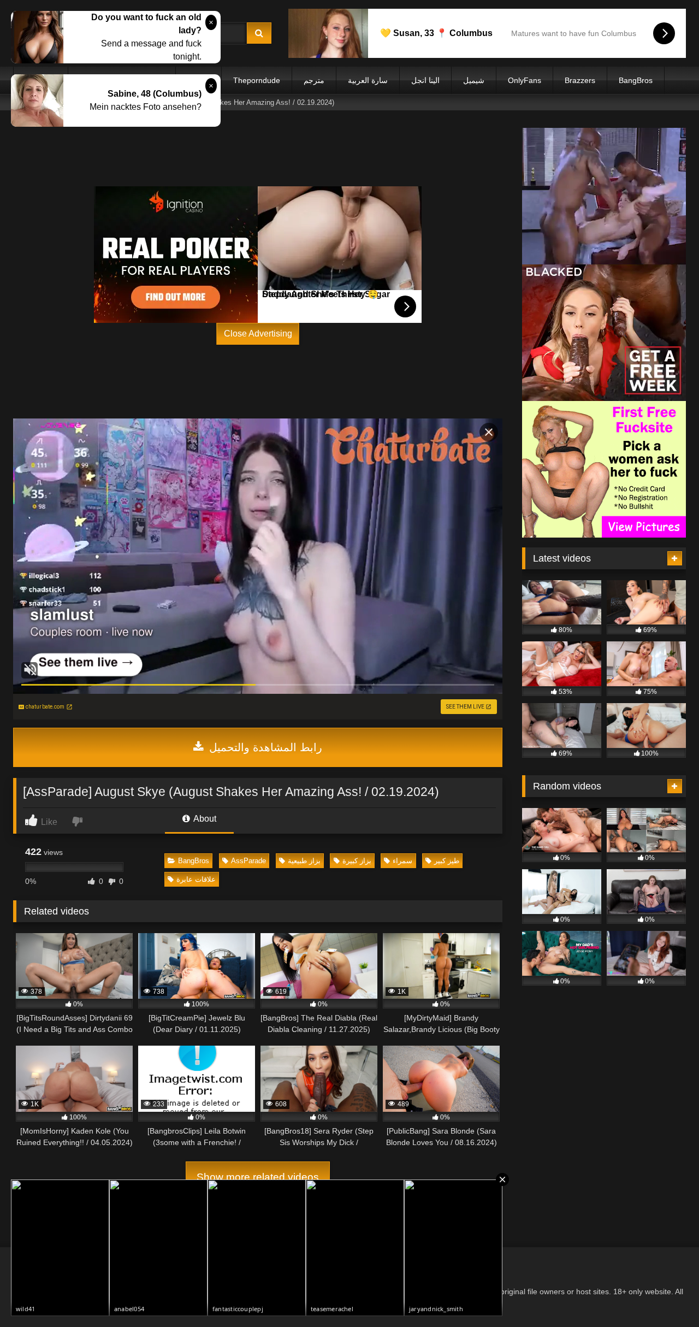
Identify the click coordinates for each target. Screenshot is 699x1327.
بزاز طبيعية (304, 861)
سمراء (402, 861)
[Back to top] (665, 1294)
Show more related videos (258, 1177)
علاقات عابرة (196, 879)
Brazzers (580, 80)
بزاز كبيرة (356, 861)
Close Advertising (258, 333)
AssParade (248, 861)
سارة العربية (368, 80)
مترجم (314, 80)
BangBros (636, 80)
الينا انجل (425, 80)
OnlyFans (524, 80)
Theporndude (256, 80)
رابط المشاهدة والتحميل (264, 747)
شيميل (473, 80)
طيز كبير (446, 861)
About (204, 818)
